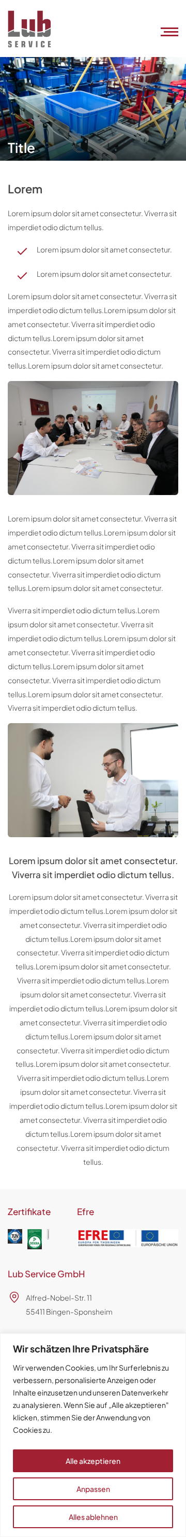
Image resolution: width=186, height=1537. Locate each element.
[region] (93, 1435)
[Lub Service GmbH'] (29, 44)
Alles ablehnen (93, 1516)
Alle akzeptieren (93, 1460)
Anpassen (93, 1488)
